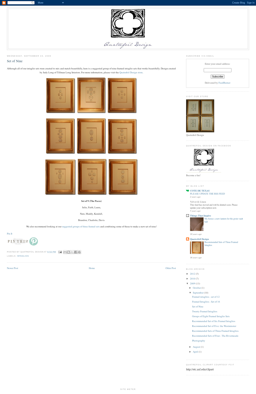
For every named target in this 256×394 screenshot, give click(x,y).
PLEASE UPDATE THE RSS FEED (207, 193)
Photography (198, 340)
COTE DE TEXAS (200, 190)
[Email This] (65, 252)
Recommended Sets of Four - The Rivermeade (215, 335)
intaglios (23, 256)
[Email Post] (60, 252)
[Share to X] (72, 252)
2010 (193, 278)
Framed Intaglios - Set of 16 (206, 301)
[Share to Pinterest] (79, 252)
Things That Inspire (200, 215)
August (197, 346)
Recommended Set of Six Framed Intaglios (213, 321)
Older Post (170, 268)
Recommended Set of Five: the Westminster (214, 326)
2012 (193, 273)
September (198, 292)
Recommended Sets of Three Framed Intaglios (215, 331)
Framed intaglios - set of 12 (206, 296)
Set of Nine (197, 306)
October (197, 287)
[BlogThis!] (68, 252)
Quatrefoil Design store (131, 72)
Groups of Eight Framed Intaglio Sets (211, 316)
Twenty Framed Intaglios (204, 311)
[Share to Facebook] (76, 252)
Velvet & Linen (198, 201)
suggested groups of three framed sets (81, 226)
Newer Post (12, 268)
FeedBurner (224, 82)
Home (92, 268)
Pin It (9, 233)
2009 (193, 283)
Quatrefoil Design (199, 239)
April (196, 351)
